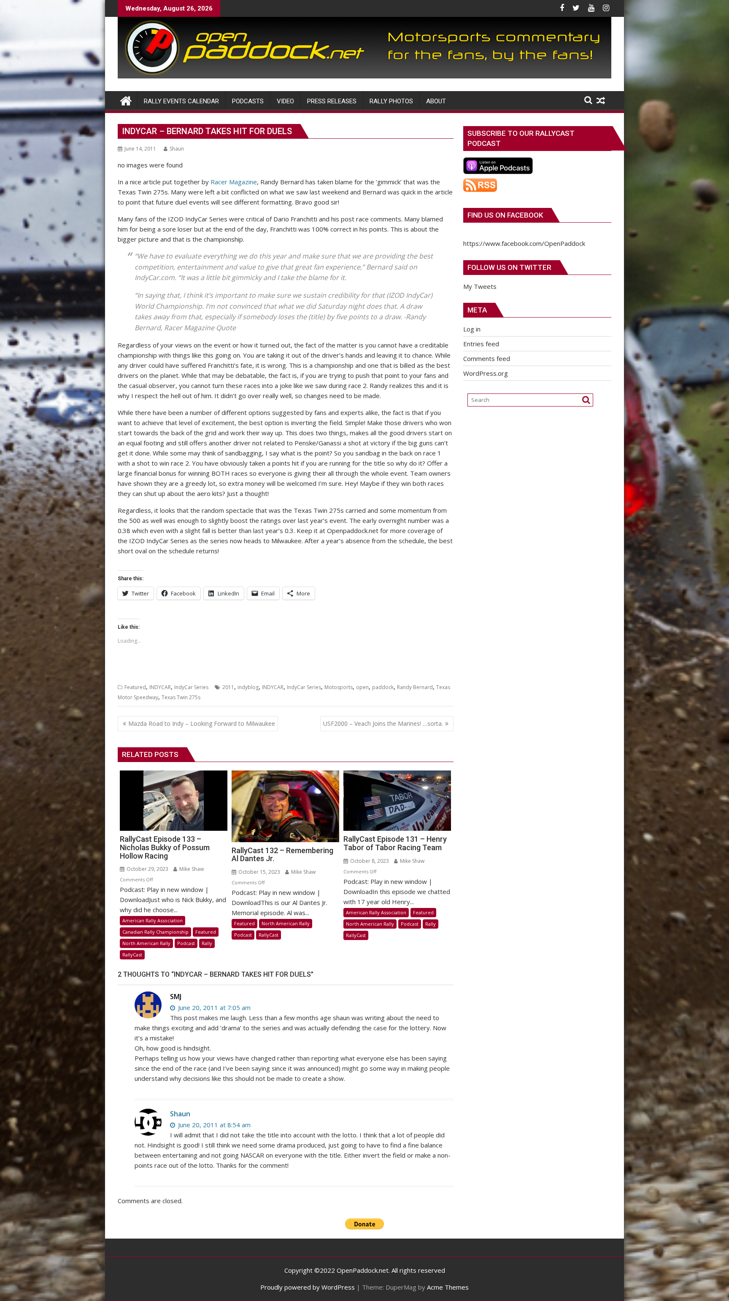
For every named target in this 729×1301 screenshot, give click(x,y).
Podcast (186, 943)
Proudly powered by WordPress (307, 1287)
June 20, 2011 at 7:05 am (213, 1007)
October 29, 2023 (146, 869)
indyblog (248, 687)
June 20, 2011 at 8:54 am (213, 1125)
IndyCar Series (191, 687)
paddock (383, 687)
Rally (207, 943)
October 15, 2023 (258, 871)
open (362, 687)
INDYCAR (160, 687)
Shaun (177, 148)
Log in (472, 329)
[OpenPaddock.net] (364, 76)
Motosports (338, 687)
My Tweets (480, 286)
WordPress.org (485, 373)
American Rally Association (152, 920)
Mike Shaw (191, 869)
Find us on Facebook (505, 215)
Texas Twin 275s (181, 697)
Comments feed (486, 358)
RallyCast (132, 954)
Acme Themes (448, 1287)
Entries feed (481, 343)
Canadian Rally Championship (155, 932)
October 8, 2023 (369, 861)
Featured (135, 687)
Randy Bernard (415, 687)
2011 (228, 687)
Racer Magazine (234, 182)
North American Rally (146, 943)
